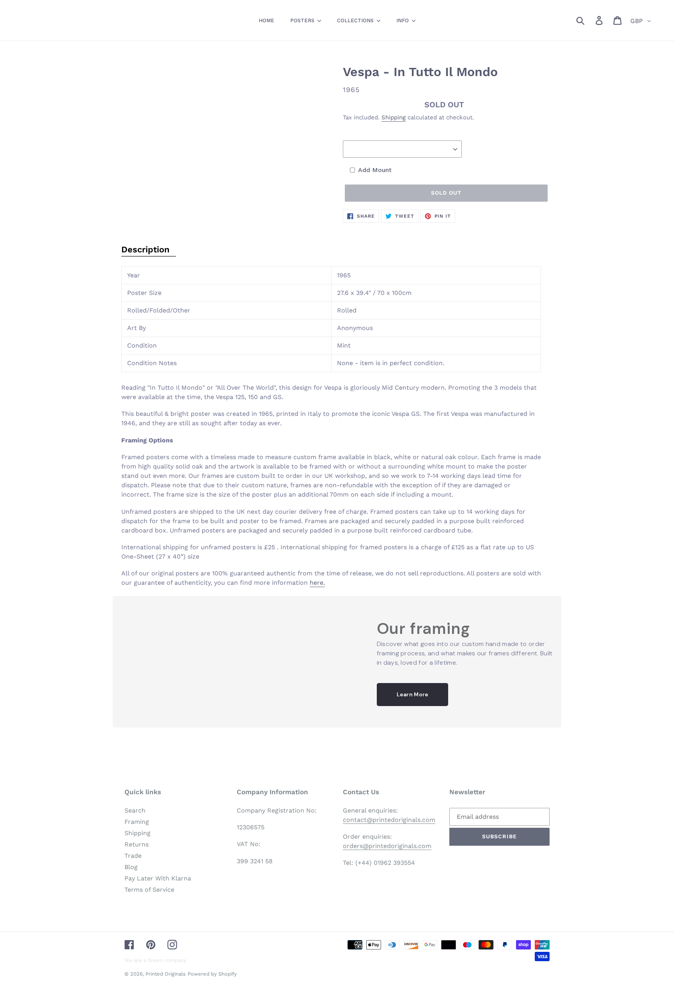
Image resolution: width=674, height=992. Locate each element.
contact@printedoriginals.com (389, 819)
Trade (133, 855)
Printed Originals (165, 974)
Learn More (413, 694)
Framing (136, 821)
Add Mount (375, 170)
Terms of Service (149, 889)
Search (134, 810)
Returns (136, 844)
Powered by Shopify (212, 974)
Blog (131, 867)
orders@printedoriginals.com (387, 846)
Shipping (393, 117)
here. (317, 582)
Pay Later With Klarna (157, 878)
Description (145, 249)
